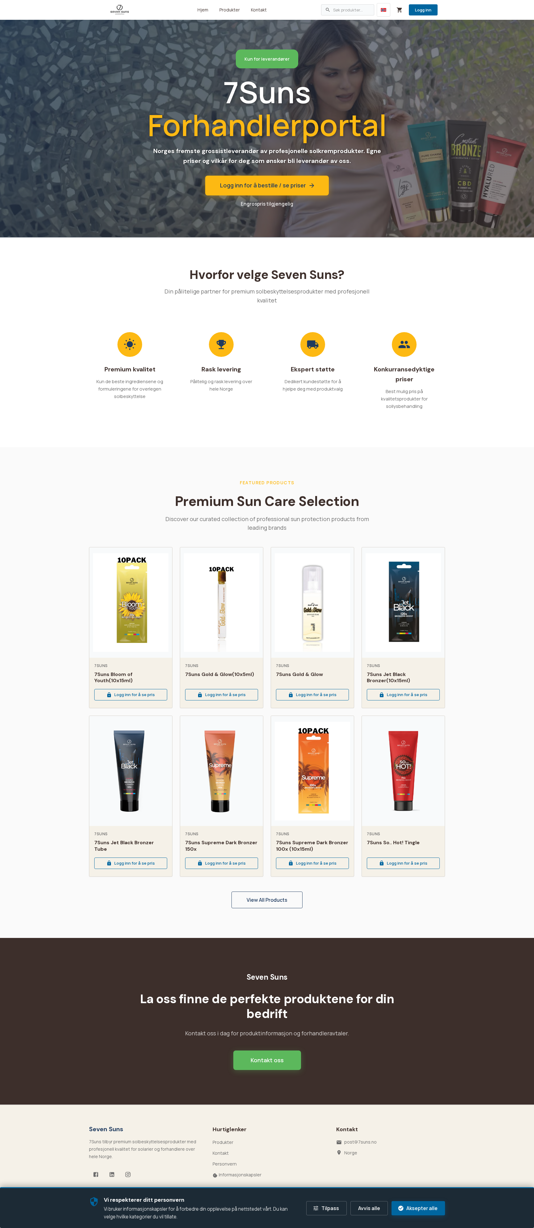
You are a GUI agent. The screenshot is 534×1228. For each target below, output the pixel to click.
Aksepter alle (422, 1208)
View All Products (267, 899)
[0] (399, 10)
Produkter (229, 10)
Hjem (202, 10)
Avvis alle (369, 1208)
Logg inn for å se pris (134, 694)
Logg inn (423, 10)
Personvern (225, 1164)
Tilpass (330, 1208)
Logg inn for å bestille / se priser (263, 185)
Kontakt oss (267, 1060)
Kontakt (259, 10)
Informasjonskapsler (240, 1175)
